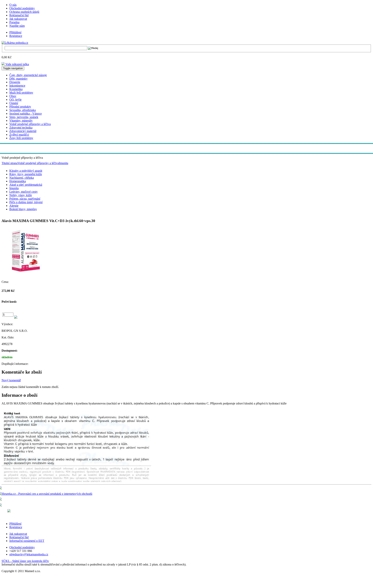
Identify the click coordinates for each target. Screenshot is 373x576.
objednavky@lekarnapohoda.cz (28, 554)
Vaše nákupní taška (17, 64)
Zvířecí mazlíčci (19, 134)
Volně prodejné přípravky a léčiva (30, 124)
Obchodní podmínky (22, 8)
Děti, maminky (18, 78)
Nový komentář (11, 380)
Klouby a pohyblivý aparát (25, 170)
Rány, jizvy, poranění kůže (25, 174)
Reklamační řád (19, 15)
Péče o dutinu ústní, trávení (26, 202)
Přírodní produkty (20, 106)
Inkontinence (17, 85)
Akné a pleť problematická (25, 184)
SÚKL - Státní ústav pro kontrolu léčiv (25, 561)
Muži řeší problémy (21, 92)
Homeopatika (17, 181)
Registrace (15, 35)
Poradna (14, 22)
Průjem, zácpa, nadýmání (24, 198)
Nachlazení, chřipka (21, 177)
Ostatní (13, 103)
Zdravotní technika (20, 127)
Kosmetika (16, 89)
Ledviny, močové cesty (23, 191)
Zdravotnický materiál (22, 131)
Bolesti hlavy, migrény (23, 209)
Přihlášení (15, 32)
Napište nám (17, 25)
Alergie (13, 205)
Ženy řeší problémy (21, 138)
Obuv (12, 96)
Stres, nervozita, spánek (23, 117)
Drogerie (14, 82)
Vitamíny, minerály (21, 120)
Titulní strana (9, 163)
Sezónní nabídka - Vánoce (25, 113)
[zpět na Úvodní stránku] (15, 42)
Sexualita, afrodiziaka (22, 110)
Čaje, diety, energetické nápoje (28, 75)
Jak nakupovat (18, 18)
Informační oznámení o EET (26, 540)
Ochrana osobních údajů (24, 11)
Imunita (63, 163)
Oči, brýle (15, 99)
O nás (13, 4)
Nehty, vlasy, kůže (20, 195)
